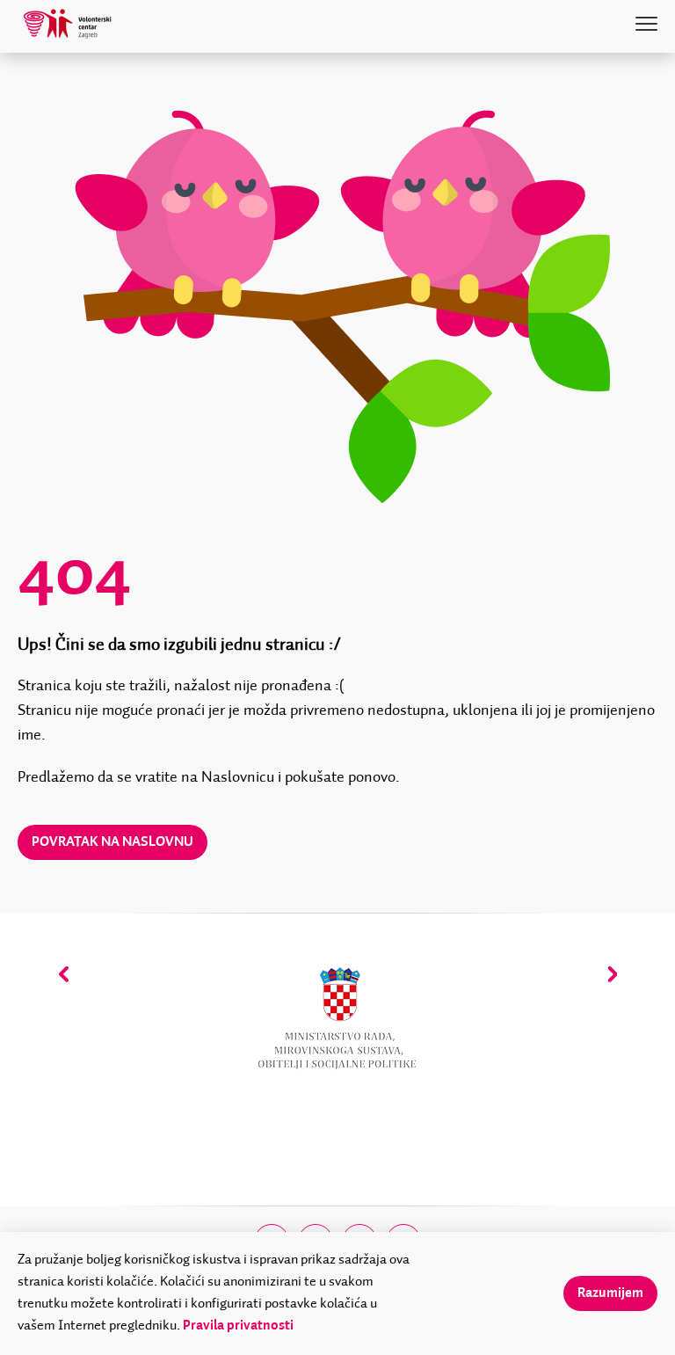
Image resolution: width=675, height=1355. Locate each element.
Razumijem (610, 1293)
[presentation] (64, 973)
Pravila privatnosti (238, 1326)
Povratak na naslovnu (112, 842)
